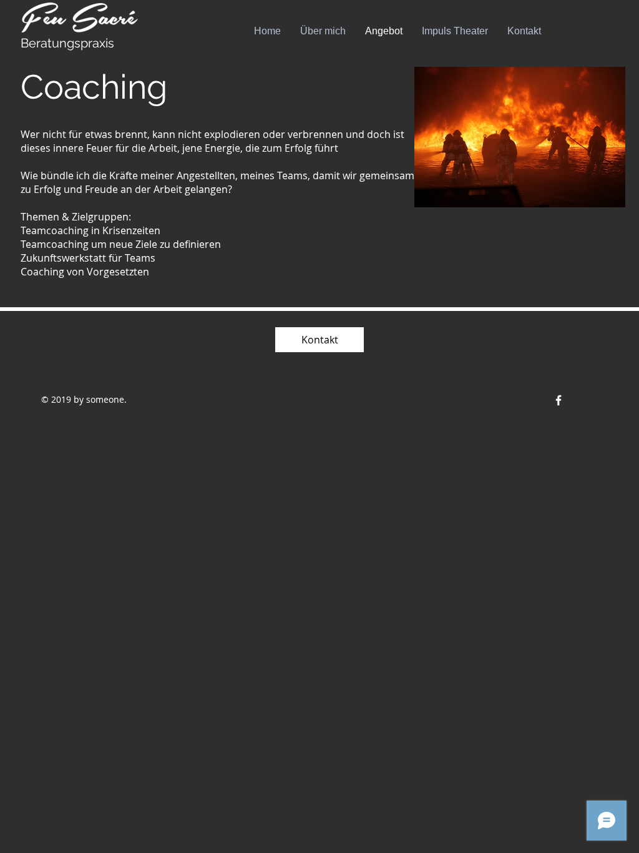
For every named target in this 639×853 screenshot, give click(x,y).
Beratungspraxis (67, 43)
